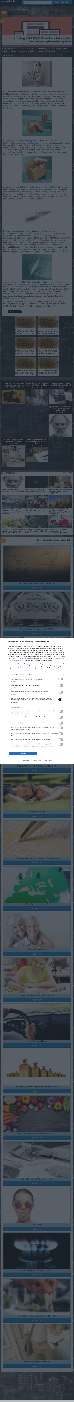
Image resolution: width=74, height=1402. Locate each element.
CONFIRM (23, 753)
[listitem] (37, 675)
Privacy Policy (48, 760)
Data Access (37, 760)
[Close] (70, 642)
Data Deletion (26, 760)
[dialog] (37, 701)
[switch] (60, 679)
